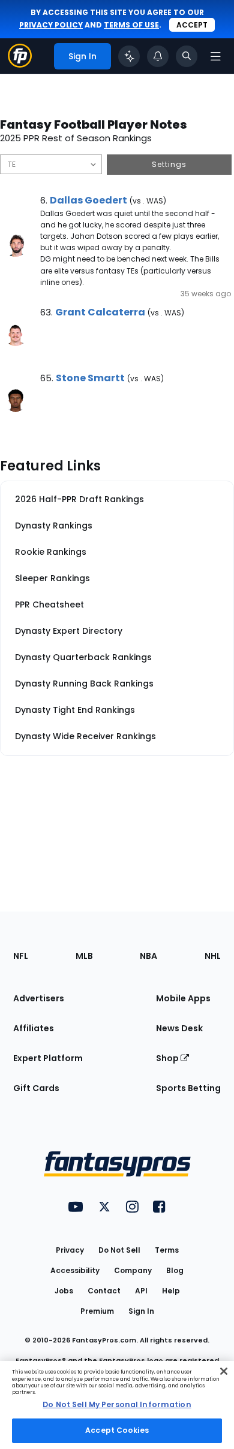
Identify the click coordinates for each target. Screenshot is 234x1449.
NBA (148, 956)
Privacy (70, 1250)
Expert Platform (48, 1058)
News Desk (179, 1028)
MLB (84, 956)
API (141, 1291)
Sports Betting (188, 1088)
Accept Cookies (117, 1430)
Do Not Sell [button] (119, 1250)
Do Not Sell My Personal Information (117, 1404)
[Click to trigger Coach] (129, 56)
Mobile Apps (183, 998)
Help (171, 1291)
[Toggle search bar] (186, 56)
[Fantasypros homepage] (20, 64)
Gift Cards (36, 1088)
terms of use (131, 25)
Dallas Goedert (88, 200)
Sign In (141, 1311)
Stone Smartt (90, 378)
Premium (97, 1311)
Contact (104, 1291)
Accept (192, 25)
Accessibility (75, 1270)
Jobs (64, 1291)
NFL (20, 956)
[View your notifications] (158, 56)
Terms (167, 1250)
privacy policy (51, 25)
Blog (175, 1270)
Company (133, 1270)
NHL (213, 956)
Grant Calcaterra (100, 312)
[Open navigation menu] (215, 56)
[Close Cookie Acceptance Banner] (224, 1371)
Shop (168, 1058)
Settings (169, 164)
